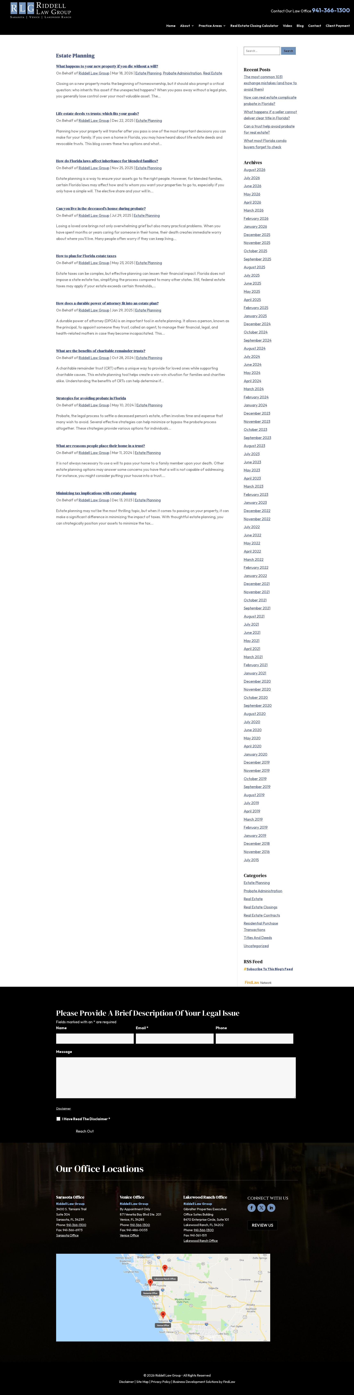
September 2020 (258, 705)
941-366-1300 (331, 10)
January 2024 (255, 405)
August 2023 (254, 445)
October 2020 (256, 697)
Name (61, 1027)
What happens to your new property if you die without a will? (107, 66)
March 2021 (253, 657)
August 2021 (254, 616)
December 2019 (257, 762)
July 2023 (252, 454)
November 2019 (257, 770)
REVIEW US (262, 1225)
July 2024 (252, 356)
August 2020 (255, 713)
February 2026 (256, 218)
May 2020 (252, 738)
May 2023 (252, 470)
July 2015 (251, 860)
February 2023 (256, 494)
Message (64, 1051)
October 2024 (256, 332)
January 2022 (255, 575)
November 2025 (257, 242)
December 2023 (257, 413)
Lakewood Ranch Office (201, 1241)
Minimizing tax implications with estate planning (96, 493)
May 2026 (252, 194)
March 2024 (254, 389)
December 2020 (257, 681)
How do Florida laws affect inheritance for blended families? (107, 160)
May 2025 (252, 291)
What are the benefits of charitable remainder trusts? (100, 350)
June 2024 (252, 364)
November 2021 (257, 592)
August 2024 (255, 348)
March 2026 (253, 210)
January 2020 (255, 754)
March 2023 (253, 486)
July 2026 (252, 178)
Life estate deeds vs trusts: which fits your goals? (97, 113)
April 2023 (252, 478)
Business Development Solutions (195, 1382)
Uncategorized (256, 945)
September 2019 (257, 786)
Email (142, 1027)
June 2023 (252, 462)
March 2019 (253, 819)
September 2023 (257, 437)
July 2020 (252, 722)
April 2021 (252, 648)
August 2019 (254, 795)
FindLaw (229, 1382)
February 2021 (256, 665)
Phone (221, 1027)
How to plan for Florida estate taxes (86, 255)
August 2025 (254, 267)
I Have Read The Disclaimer (86, 1119)
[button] (350, 1365)
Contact (314, 26)
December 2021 (257, 583)
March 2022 (253, 559)
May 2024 (252, 372)
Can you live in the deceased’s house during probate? (101, 208)
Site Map (142, 1382)
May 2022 (252, 543)
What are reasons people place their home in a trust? (100, 445)
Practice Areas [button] (210, 26)
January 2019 (255, 835)
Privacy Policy (161, 1382)
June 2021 (252, 632)
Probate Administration (182, 73)
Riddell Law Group (94, 73)
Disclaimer (63, 1108)
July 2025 (252, 275)
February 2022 (256, 567)
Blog (300, 26)
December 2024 (257, 324)
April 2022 (252, 551)
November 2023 (257, 421)
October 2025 (255, 251)
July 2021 (251, 624)
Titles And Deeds (258, 937)
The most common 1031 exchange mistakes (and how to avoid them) (270, 83)
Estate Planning (148, 73)
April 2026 (252, 202)
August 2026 (254, 169)
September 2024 (257, 340)
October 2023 (255, 429)
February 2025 (256, 307)
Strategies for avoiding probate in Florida (91, 398)
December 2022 (257, 510)
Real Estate (212, 73)
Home (171, 26)
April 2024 (252, 381)
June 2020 (253, 730)
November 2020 (257, 689)
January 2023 (255, 502)
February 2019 (256, 827)
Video (287, 26)
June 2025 (252, 283)
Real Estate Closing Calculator (254, 26)
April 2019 (252, 811)
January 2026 (255, 226)
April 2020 (252, 746)
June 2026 (252, 186)
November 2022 (257, 519)
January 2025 (255, 316)
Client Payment (338, 26)
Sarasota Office (67, 1235)
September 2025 (257, 259)
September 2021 (257, 608)
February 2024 (256, 397)
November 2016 (257, 851)
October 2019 (255, 778)
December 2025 (257, 234)
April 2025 (252, 299)
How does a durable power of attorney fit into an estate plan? (107, 303)
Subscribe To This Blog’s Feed (270, 969)
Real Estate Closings (260, 907)
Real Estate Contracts (262, 915)
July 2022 (252, 527)
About (185, 26)
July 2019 (251, 803)
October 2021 (255, 600)
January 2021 (255, 673)
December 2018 (257, 843)
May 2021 (251, 640)
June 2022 (252, 535)
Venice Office (129, 1235)
